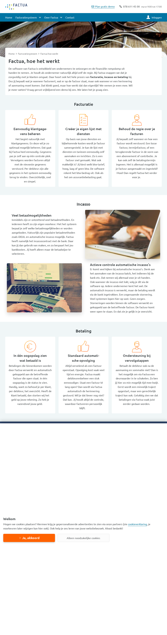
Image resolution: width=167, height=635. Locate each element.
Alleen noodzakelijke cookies (83, 538)
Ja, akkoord (30, 538)
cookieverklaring (137, 524)
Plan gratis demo (105, 6)
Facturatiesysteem (28, 53)
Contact (69, 17)
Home (8, 17)
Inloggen (157, 17)
